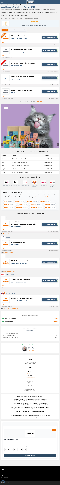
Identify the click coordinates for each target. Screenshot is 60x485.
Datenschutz (4, 477)
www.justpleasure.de (30, 377)
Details (3, 42)
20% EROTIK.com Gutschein (20, 279)
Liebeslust (9, 256)
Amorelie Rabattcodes (9, 234)
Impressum (4, 475)
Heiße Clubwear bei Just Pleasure (22, 77)
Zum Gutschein (30, 455)
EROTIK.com (10, 274)
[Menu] (2, 2)
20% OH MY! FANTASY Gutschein (22, 298)
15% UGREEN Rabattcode (11, 439)
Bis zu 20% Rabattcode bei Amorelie (23, 224)
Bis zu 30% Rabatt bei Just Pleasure (23, 63)
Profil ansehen (31, 350)
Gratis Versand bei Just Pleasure (22, 90)
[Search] (57, 2)
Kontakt (3, 473)
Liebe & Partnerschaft (9, 4)
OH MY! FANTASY (11, 293)
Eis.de (8, 237)
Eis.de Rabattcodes (8, 252)
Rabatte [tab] (21, 30)
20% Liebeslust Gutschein (20, 261)
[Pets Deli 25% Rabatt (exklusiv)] (30, 105)
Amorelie (9, 218)
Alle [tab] (4, 30)
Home (2, 4)
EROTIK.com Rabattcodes (9, 290)
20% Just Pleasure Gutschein (21, 36)
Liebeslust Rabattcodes (9, 271)
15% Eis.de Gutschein (18, 242)
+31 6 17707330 (30, 369)
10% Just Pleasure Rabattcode (21, 49)
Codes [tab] (12, 30)
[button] (3, 482)
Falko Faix (39, 101)
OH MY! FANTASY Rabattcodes (10, 308)
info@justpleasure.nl (30, 373)
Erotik (16, 4)
